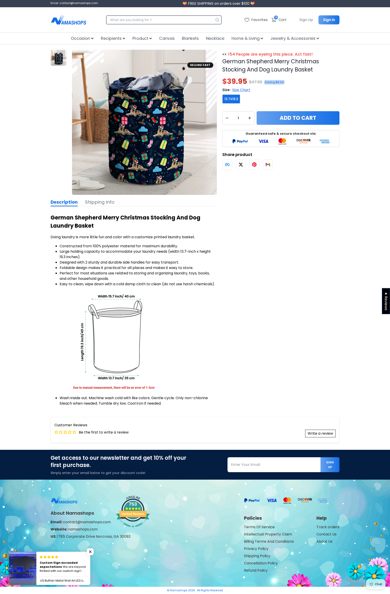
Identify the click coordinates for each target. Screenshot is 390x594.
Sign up (330, 464)
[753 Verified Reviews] (133, 529)
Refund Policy (256, 570)
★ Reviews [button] (386, 301)
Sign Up (306, 19)
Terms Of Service (259, 527)
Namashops (179, 590)
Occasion (80, 38)
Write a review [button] (320, 433)
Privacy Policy (256, 548)
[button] (90, 551)
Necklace (215, 38)
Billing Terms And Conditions (269, 541)
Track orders (327, 527)
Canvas (167, 38)
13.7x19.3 (231, 99)
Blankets (190, 38)
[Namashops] (69, 20)
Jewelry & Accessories (293, 38)
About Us (324, 541)
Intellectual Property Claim (268, 534)
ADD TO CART (298, 118)
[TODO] (227, 165)
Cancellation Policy (261, 563)
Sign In (329, 19)
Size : (236, 89)
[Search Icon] (217, 19)
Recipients (111, 38)
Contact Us (326, 534)
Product (140, 38)
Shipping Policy (257, 556)
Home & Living (246, 38)
